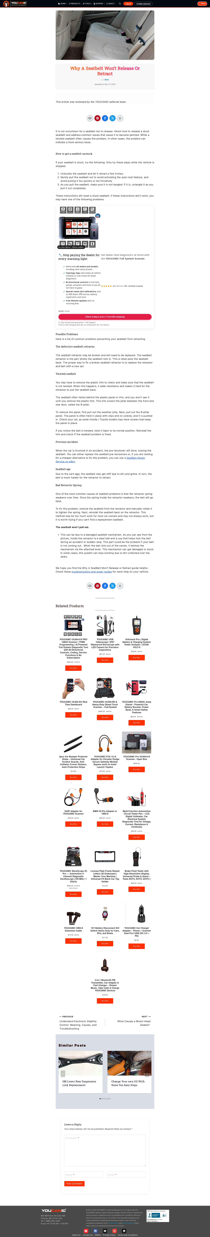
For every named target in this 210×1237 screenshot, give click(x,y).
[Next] (147, 1074)
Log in (128, 4)
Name (70, 1174)
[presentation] (81, 1063)
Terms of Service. (128, 1223)
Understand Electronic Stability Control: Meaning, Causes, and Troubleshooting (78, 1022)
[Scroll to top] (207, 1223)
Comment (72, 1138)
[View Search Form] (120, 3)
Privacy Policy (113, 1223)
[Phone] (124, 1231)
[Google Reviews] (114, 1231)
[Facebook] (95, 1231)
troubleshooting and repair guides (92, 571)
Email (112, 1174)
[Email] (105, 1231)
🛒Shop (202, 4)
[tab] (100, 1098)
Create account (143, 4)
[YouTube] (86, 1231)
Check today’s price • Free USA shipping (105, 316)
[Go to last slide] (63, 1074)
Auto (107, 80)
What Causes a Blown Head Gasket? (133, 1020)
